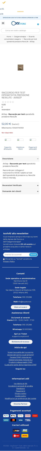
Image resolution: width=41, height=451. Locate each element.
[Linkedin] (23, 373)
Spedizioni (20, 389)
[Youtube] (27, 373)
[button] (20, 307)
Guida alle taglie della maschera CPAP (20, 365)
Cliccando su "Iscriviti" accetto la (17, 260)
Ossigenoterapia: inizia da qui (20, 360)
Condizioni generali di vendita (20, 386)
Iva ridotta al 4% (20, 384)
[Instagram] (18, 373)
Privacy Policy (9, 261)
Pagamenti (20, 391)
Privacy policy (20, 394)
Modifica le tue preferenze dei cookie (20, 399)
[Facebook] (13, 373)
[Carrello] (37, 23)
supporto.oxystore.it (20, 336)
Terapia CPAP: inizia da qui (20, 357)
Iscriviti (33, 254)
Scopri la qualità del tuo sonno (20, 352)
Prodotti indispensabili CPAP (20, 362)
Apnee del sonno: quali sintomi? (20, 355)
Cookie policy (20, 396)
